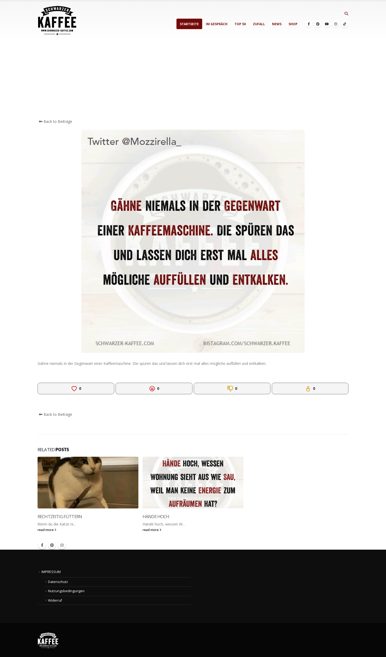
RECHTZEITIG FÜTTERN (60, 516)
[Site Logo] (57, 21)
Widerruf (55, 600)
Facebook (42, 545)
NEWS (276, 24)
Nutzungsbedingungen (66, 591)
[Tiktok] (344, 24)
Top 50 (240, 24)
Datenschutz (58, 582)
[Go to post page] (88, 482)
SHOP (293, 24)
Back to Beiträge (57, 121)
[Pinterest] (317, 24)
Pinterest (52, 545)
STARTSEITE (189, 24)
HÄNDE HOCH (156, 516)
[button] (346, 14)
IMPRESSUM (51, 572)
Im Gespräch (216, 24)
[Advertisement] (193, 79)
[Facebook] (308, 24)
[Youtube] (326, 24)
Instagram (62, 545)
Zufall (259, 24)
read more (46, 530)
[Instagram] (335, 24)
